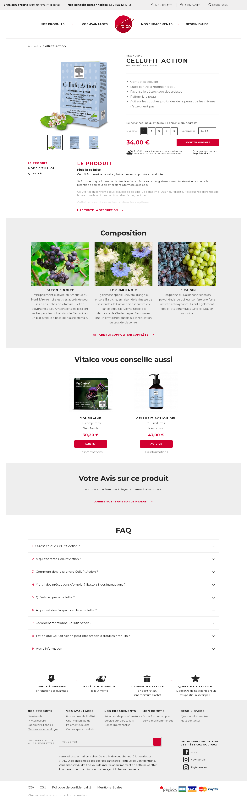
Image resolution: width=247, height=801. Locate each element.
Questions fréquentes (194, 716)
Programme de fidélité (80, 716)
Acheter (90, 443)
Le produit (37, 163)
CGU (43, 787)
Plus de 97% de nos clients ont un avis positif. (195, 690)
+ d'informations (90, 452)
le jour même (99, 688)
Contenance (188, 130)
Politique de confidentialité (71, 787)
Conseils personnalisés (80, 729)
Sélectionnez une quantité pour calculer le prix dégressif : (162, 122)
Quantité (131, 130)
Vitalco (195, 752)
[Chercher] (208, 5)
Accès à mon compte (156, 716)
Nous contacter (190, 720)
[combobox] (207, 130)
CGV (31, 787)
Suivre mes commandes (158, 720)
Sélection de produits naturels (123, 716)
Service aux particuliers (119, 720)
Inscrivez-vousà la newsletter (41, 742)
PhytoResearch (37, 720)
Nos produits (52, 24)
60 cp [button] (204, 130)
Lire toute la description (97, 210)
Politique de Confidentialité (138, 760)
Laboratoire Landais (40, 724)
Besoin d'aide (197, 24)
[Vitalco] (123, 30)
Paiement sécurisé (78, 724)
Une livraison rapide (78, 720)
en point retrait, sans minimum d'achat (147, 690)
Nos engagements (157, 24)
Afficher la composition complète (121, 334)
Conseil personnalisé (117, 724)
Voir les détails (174, 153)
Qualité (35, 173)
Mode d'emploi (41, 168)
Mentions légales (109, 787)
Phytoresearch (200, 767)
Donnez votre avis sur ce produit (121, 501)
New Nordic (134, 55)
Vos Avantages (95, 24)
